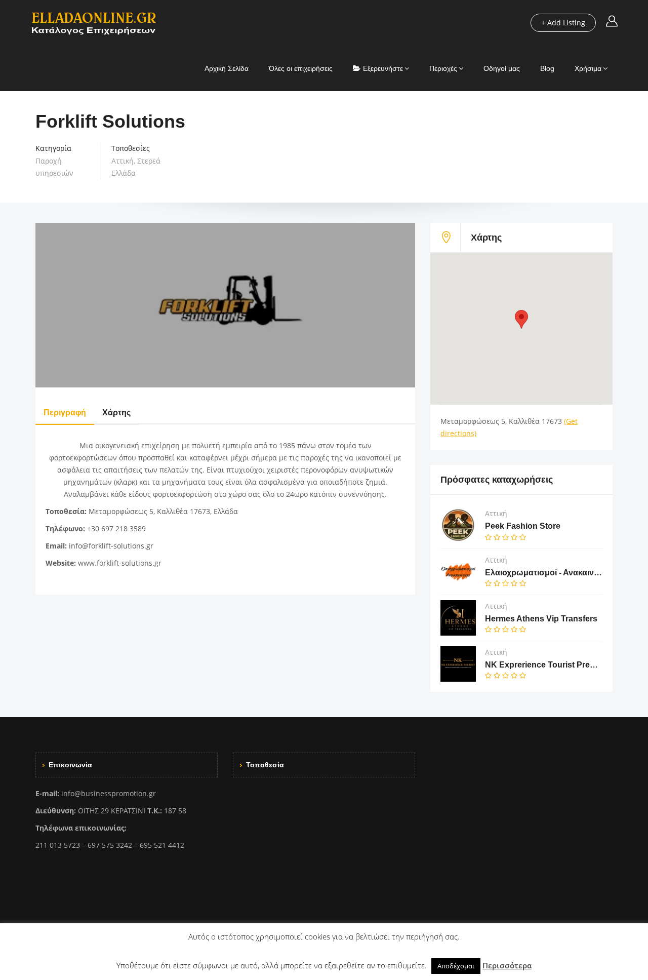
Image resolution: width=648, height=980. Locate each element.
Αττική (122, 161)
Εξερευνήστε (383, 68)
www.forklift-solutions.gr (119, 563)
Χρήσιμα (588, 68)
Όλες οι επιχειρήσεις (301, 68)
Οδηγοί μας (501, 68)
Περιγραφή (65, 412)
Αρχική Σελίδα (227, 68)
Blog (547, 68)
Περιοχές (443, 68)
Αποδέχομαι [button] (455, 965)
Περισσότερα (507, 965)
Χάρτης (116, 412)
